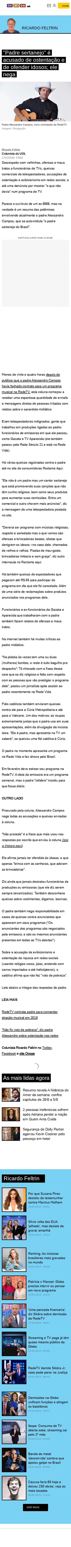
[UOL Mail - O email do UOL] (49, 5)
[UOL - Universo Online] (28, 6)
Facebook (9, 1053)
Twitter (47, 1048)
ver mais (33, 1507)
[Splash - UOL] (16, 5)
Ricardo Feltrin (11, 149)
